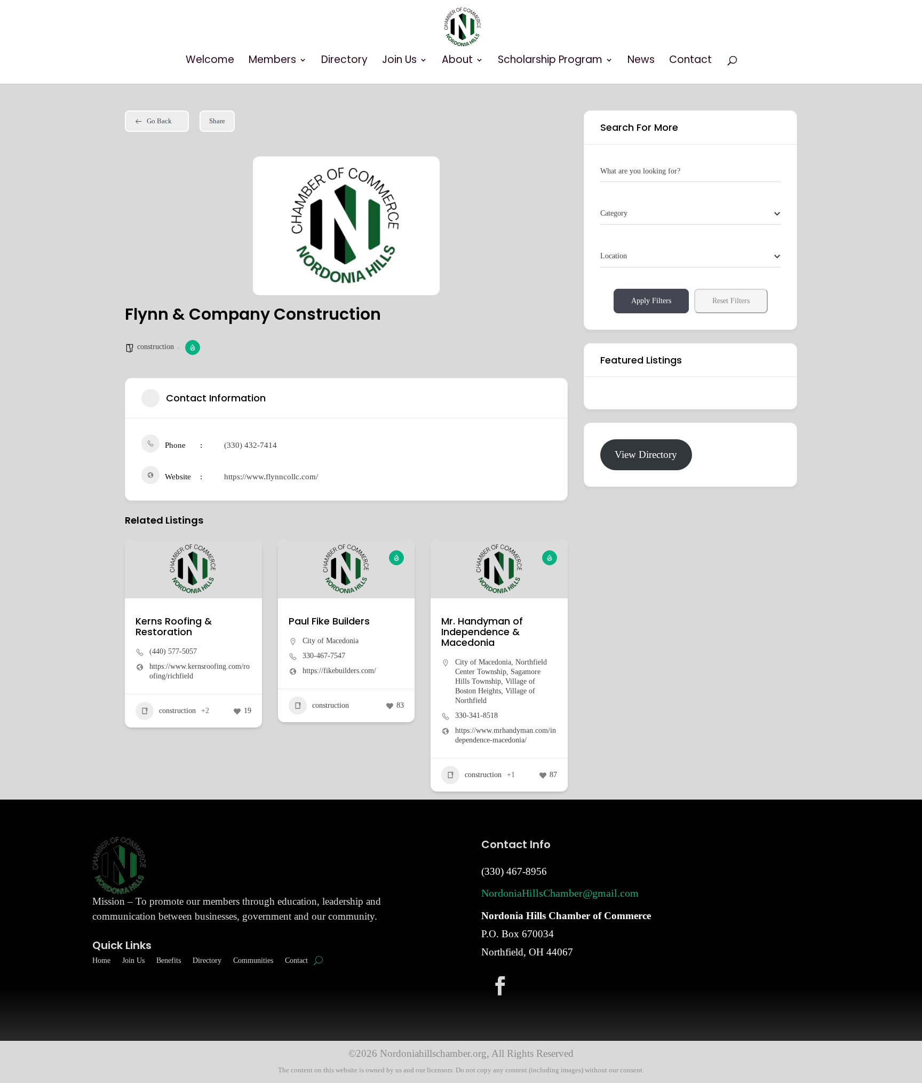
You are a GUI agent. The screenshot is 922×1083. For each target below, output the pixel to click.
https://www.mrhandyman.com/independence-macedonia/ (505, 735)
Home (101, 961)
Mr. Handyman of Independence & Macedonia (482, 631)
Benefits (168, 961)
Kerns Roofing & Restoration (174, 626)
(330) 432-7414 (250, 445)
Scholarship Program (550, 61)
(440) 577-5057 (173, 651)
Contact (690, 61)
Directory (344, 61)
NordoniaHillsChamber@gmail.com (560, 893)
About (457, 61)
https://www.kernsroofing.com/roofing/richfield (199, 671)
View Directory (646, 454)
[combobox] (690, 214)
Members (272, 61)
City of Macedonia (331, 641)
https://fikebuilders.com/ (339, 671)
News (641, 61)
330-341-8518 (476, 716)
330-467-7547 (324, 656)
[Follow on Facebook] (500, 985)
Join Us (399, 61)
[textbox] (613, 213)
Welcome (210, 61)
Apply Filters (651, 301)
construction (155, 347)
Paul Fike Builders (329, 621)
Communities (253, 961)
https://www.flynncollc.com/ (271, 476)
